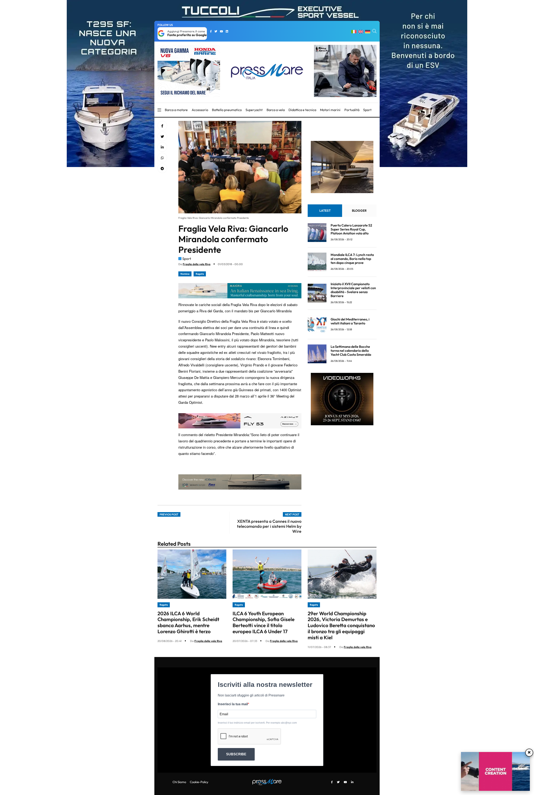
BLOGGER (359, 211)
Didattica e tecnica (302, 110)
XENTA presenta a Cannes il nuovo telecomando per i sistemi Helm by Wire (269, 526)
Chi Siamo (179, 782)
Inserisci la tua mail (233, 704)
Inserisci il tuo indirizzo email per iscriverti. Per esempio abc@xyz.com (257, 722)
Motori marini (330, 110)
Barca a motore (176, 110)
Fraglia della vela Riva (196, 264)
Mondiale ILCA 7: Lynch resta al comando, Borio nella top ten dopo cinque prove (352, 259)
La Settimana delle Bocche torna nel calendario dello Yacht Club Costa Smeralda (351, 350)
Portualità (351, 110)
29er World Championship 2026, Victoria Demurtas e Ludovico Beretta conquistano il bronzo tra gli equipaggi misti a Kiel (341, 625)
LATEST (325, 211)
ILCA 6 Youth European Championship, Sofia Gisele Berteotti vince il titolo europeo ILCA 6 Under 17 (264, 622)
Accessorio (200, 110)
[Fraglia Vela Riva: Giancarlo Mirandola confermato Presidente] (162, 147)
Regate (200, 273)
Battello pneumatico (227, 110)
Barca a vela (276, 110)
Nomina (184, 273)
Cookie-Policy (199, 782)
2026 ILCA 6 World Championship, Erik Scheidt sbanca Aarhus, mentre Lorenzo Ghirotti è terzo (188, 622)
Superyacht (254, 110)
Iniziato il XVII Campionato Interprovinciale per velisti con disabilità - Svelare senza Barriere (353, 290)
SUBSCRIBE (236, 754)
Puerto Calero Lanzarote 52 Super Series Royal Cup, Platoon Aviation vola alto (351, 229)
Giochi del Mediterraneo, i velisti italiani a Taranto (350, 321)
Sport (367, 110)
